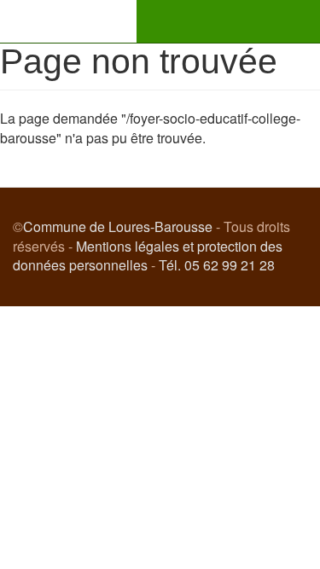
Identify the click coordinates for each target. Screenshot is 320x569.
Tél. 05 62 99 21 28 (217, 265)
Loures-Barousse (68, 21)
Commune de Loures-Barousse (117, 226)
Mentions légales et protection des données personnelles (147, 256)
